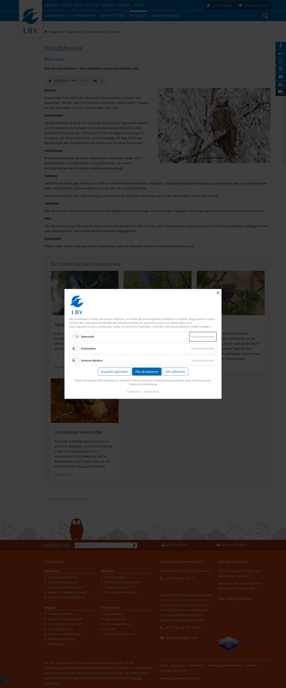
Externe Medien (92, 361)
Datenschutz (151, 392)
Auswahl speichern (114, 372)
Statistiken (88, 348)
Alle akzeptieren (146, 372)
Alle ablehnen (175, 372)
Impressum (134, 392)
